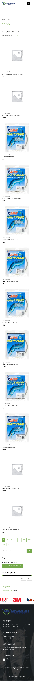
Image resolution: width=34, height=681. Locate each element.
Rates (14, 667)
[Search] (29, 551)
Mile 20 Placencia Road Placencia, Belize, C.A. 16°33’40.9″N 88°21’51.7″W (16, 625)
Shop (20, 667)
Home (3, 19)
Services (7, 667)
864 (4, 544)
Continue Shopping (12, 565)
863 (29, 540)
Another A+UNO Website (17, 676)
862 (24, 540)
